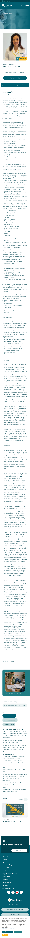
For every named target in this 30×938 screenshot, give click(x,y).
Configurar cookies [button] (7, 932)
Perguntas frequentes (9, 865)
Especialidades (7, 868)
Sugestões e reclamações (10, 874)
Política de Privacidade (8, 928)
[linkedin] (21, 892)
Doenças (24, 85)
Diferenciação (15, 85)
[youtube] (17, 892)
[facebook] (8, 892)
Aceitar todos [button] (18, 932)
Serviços (5, 885)
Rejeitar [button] (5, 934)
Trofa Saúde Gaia (13, 905)
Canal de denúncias (8, 888)
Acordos (5, 879)
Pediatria (11, 64)
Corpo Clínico (6, 877)
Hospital (5, 859)
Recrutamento (6, 882)
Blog (3, 862)
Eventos (4, 871)
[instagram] (13, 892)
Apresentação (5, 85)
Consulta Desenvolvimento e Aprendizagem (14, 72)
